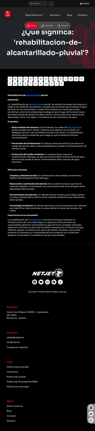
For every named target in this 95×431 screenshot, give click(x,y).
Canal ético (12, 372)
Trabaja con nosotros (17, 347)
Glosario (11, 421)
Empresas (33, 25)
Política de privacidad (18, 367)
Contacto (82, 15)
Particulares (64, 25)
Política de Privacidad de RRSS (22, 381)
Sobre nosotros (15, 406)
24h (8, 15)
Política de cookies (16, 376)
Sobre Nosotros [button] (33, 15)
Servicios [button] (55, 15)
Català (85, 3)
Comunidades (48, 25)
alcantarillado (33, 95)
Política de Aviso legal (18, 386)
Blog (69, 15)
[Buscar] (51, 3)
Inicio (16, 15)
